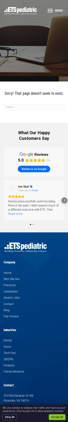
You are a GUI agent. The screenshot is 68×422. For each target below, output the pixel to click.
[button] (50, 10)
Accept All (57, 416)
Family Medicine (14, 371)
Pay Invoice (11, 316)
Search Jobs (12, 297)
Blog (6, 310)
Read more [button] (15, 214)
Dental (8, 340)
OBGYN (8, 359)
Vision (7, 346)
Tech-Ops (10, 353)
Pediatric (9, 365)
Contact (9, 304)
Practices (10, 285)
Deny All (9, 416)
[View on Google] (11, 188)
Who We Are (11, 279)
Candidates (11, 291)
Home (7, 273)
